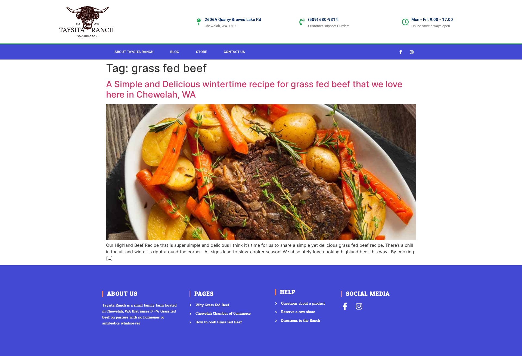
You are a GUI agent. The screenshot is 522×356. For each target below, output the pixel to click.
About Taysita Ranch (133, 52)
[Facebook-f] (401, 52)
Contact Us (234, 52)
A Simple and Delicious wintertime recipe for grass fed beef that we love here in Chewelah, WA (254, 89)
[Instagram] (412, 52)
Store (201, 52)
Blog (174, 52)
